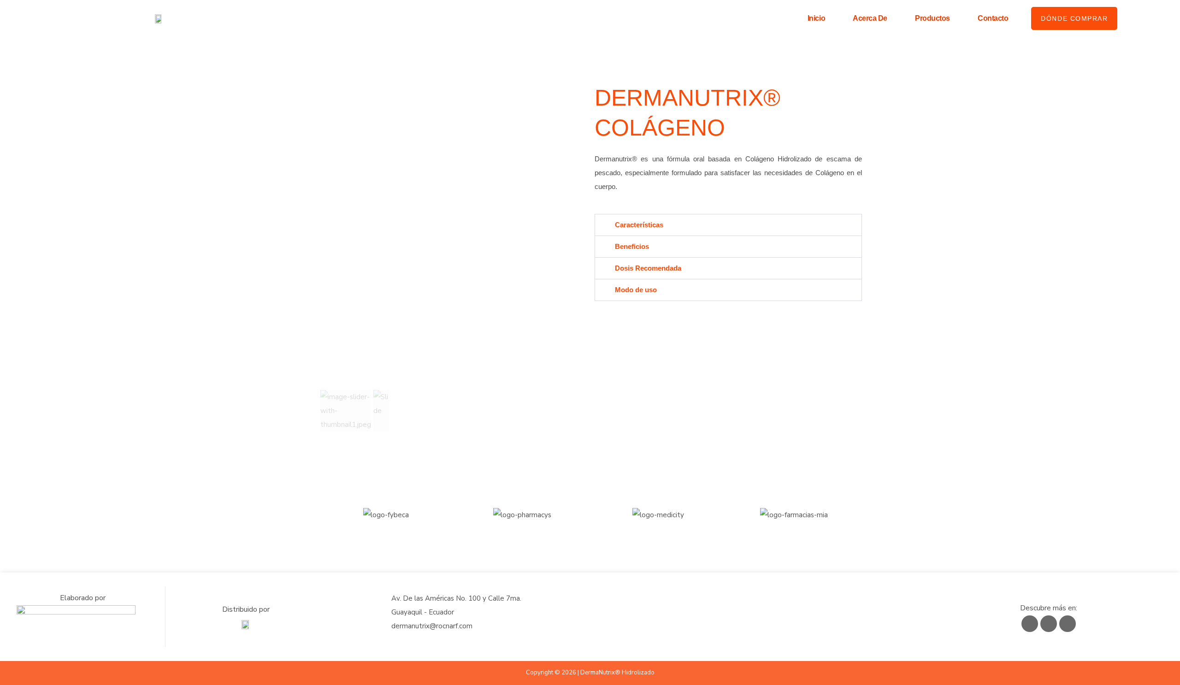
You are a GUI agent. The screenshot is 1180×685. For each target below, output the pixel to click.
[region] (451, 258)
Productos (932, 18)
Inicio (816, 18)
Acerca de (870, 18)
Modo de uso (636, 290)
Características (639, 225)
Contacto (993, 18)
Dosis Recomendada (648, 268)
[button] (345, 410)
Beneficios (632, 246)
